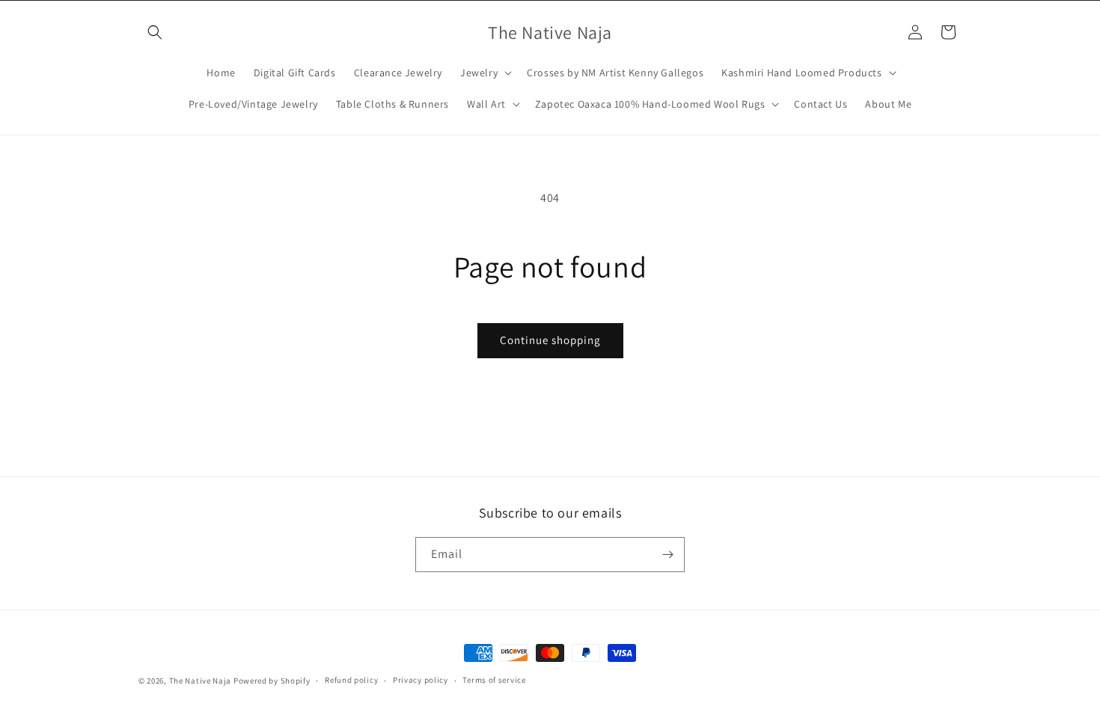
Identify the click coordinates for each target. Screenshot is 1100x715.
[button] (154, 32)
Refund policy (351, 680)
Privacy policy (420, 680)
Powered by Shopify (272, 680)
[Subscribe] (667, 554)
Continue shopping (550, 340)
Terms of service (493, 680)
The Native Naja (200, 680)
